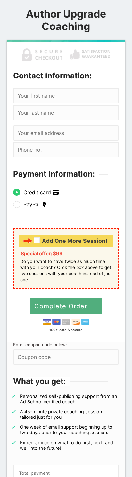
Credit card (38, 192)
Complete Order (61, 306)
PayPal (32, 204)
